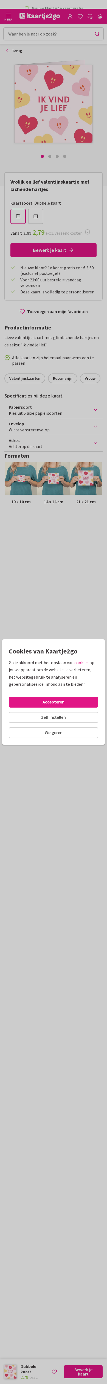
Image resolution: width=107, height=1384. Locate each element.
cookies (81, 662)
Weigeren (54, 732)
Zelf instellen (53, 717)
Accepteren (53, 702)
